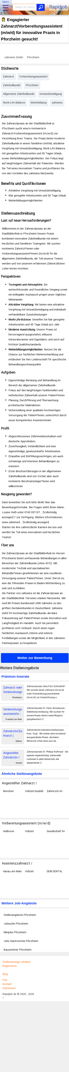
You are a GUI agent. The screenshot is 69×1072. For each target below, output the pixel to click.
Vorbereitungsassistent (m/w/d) (26, 823)
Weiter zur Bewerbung (34, 658)
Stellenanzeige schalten (17, 962)
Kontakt (7, 984)
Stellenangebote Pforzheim (20, 915)
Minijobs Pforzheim (15, 932)
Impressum (9, 988)
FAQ (5, 980)
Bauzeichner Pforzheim (17, 950)
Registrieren (10, 966)
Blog (5, 974)
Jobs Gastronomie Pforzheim (21, 941)
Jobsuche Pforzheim (16, 924)
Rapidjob (58, 7)
